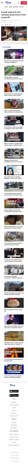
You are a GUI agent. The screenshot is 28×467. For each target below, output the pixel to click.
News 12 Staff (4, 20)
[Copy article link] (9, 24)
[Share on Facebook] (5, 24)
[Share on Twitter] (7, 24)
